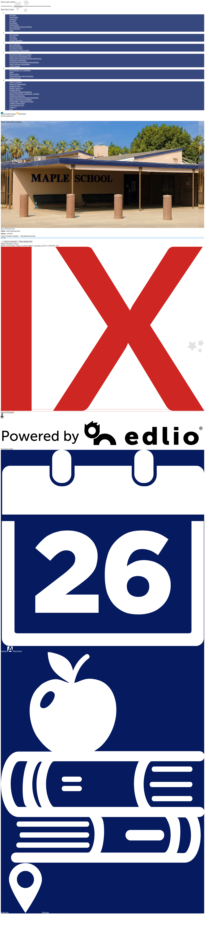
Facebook (2, 414)
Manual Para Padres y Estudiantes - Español (24, 94)
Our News (12, 37)
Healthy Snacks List (16, 88)
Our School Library (16, 49)
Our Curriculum (14, 45)
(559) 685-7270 (39, 246)
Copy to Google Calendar (9, 236)
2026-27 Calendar (15, 82)
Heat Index (22, 114)
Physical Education (15, 47)
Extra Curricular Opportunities (19, 64)
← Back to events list (9, 241)
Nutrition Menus (14, 90)
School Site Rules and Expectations (21, 76)
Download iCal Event (28, 236)
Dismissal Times (14, 86)
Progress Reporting (15, 40)
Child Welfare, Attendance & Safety (21, 101)
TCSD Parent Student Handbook (20, 92)
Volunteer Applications (17, 96)
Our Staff (12, 21)
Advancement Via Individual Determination (24, 62)
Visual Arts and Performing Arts (20, 57)
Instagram (2, 417)
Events (3, 238)
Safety (11, 72)
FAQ (11, 109)
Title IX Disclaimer (7, 412)
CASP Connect (14, 66)
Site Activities (14, 74)
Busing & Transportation (17, 84)
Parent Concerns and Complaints (20, 100)
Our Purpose (13, 17)
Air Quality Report (9, 114)
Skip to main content (8, 2)
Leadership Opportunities (17, 60)
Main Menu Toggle (7, 9)
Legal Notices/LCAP (16, 105)
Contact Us (13, 19)
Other (11, 31)
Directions (45, 912)
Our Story (12, 15)
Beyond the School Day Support (20, 55)
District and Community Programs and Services (25, 58)
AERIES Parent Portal (17, 103)
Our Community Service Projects (20, 27)
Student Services (15, 78)
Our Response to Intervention (19, 50)
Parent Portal (17, 651)
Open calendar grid (25, 241)
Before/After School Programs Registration (23, 98)
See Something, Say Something (20, 70)
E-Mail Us (12, 107)
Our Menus (13, 39)
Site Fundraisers (14, 29)
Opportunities (14, 25)
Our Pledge (13, 23)
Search (2, 118)
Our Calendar (14, 35)
